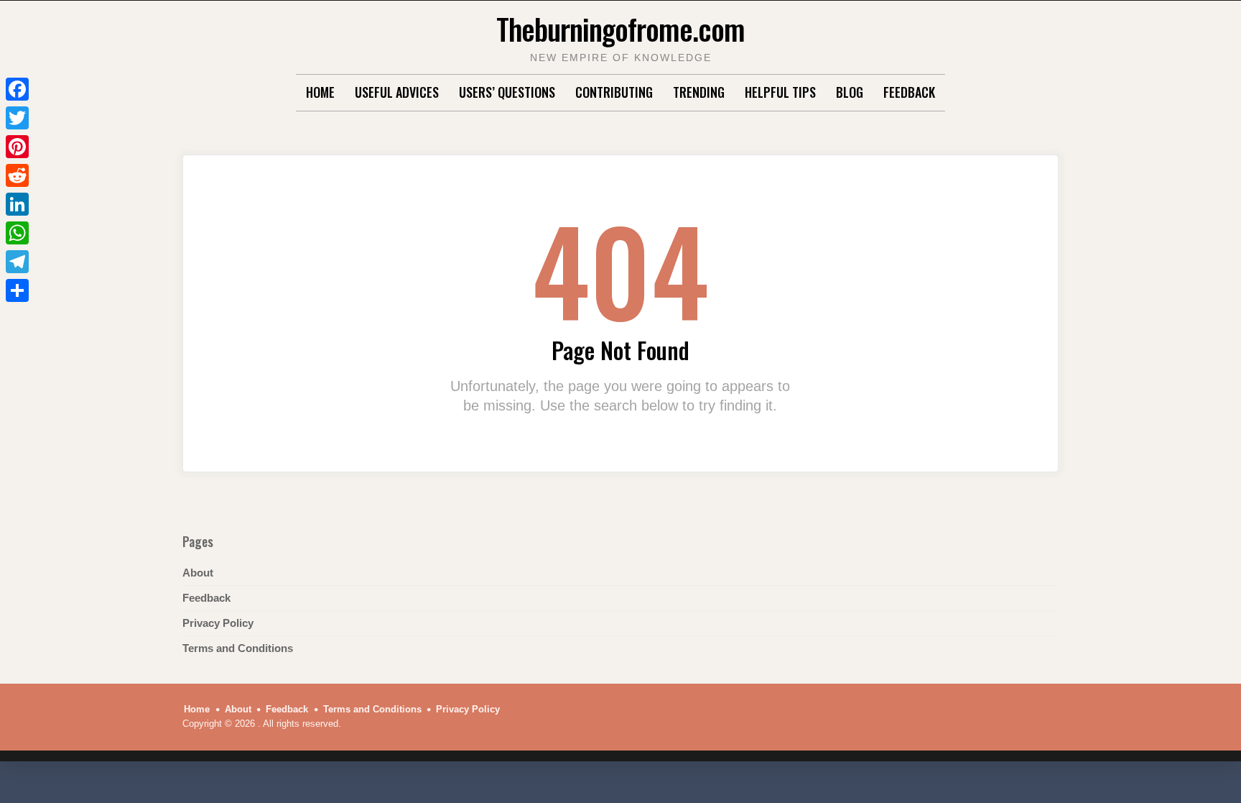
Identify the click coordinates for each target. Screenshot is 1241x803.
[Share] (17, 290)
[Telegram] (17, 261)
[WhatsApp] (17, 233)
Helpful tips (780, 92)
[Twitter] (17, 118)
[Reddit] (17, 175)
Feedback (909, 92)
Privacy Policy (218, 623)
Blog (849, 92)
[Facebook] (17, 89)
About (197, 572)
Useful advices (397, 92)
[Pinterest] (17, 146)
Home (320, 92)
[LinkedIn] (17, 204)
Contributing (614, 92)
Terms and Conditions (237, 648)
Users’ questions (507, 92)
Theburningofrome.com (620, 28)
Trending (699, 92)
